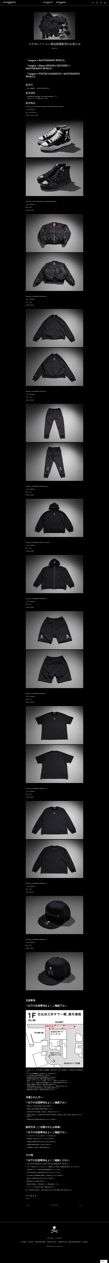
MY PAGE (23, 1242)
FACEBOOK (59, 1238)
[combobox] (103, 1261)
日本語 (102, 1261)
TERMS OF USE (62, 1242)
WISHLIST (30, 1242)
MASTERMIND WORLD (48, 2)
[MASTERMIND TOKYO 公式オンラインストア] (9, 3)
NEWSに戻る (54, 1205)
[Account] (93, 3)
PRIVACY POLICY (52, 1242)
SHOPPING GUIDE (40, 1242)
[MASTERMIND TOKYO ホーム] (54, 1229)
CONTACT (85, 1242)
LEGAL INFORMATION (74, 1242)
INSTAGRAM (50, 1238)
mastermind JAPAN (61, 2)
